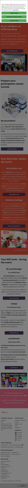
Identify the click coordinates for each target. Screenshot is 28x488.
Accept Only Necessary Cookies (14, 16)
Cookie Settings (14, 13)
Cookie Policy (15, 10)
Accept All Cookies (13, 20)
